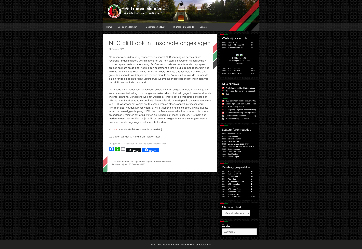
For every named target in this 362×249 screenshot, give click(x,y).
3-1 (252, 182)
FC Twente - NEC (234, 176)
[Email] (123, 150)
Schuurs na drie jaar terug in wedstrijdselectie (243, 91)
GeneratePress (203, 244)
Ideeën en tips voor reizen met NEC (241, 147)
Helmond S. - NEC (235, 192)
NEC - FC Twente (234, 174)
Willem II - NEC (233, 42)
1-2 (252, 171)
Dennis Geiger (233, 157)
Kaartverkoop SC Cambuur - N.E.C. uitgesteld (243, 116)
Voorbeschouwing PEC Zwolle (237, 119)
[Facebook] (112, 150)
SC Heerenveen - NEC (236, 182)
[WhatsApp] (117, 150)
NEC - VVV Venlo (234, 189)
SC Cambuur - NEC (235, 73)
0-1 (252, 194)
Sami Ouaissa (233, 154)
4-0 (252, 174)
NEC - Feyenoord (234, 68)
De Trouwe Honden (127, 27)
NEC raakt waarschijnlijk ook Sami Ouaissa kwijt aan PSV (248, 101)
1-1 (252, 184)
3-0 (252, 179)
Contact (203, 27)
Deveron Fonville (234, 139)
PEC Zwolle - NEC (239, 58)
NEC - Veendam (234, 184)
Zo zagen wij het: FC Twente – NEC (129, 164)
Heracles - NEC (234, 194)
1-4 (252, 192)
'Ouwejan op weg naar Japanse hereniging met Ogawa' (247, 110)
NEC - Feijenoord (234, 171)
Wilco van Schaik (234, 134)
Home (109, 27)
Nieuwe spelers (234, 149)
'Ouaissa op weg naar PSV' (236, 107)
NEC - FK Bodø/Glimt (236, 45)
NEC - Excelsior (234, 71)
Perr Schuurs (233, 136)
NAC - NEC (232, 187)
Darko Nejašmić (234, 141)
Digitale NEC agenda (183, 27)
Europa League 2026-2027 (238, 144)
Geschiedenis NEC (155, 27)
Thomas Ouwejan (234, 152)
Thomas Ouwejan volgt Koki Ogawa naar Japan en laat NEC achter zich (253, 113)
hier (116, 129)
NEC (227, 94)
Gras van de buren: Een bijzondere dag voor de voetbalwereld (141, 161)
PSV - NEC (232, 179)
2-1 (252, 176)
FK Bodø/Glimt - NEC (236, 47)
